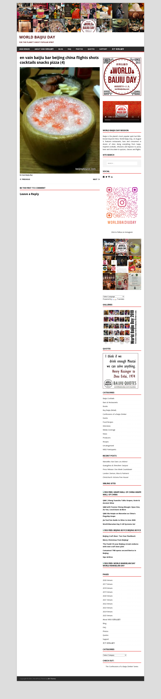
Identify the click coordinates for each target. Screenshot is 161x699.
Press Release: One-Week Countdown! (117, 469)
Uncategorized (108, 445)
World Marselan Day (113, 565)
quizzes (123, 149)
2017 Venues (108, 584)
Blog (60, 49)
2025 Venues (108, 615)
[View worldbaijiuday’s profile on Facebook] (104, 177)
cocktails (112, 147)
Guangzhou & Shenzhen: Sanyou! (115, 465)
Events (105, 418)
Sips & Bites (108, 557)
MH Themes (52, 679)
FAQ (69, 49)
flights (138, 149)
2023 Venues (108, 608)
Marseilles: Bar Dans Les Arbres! (115, 461)
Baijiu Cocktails (108, 398)
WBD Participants (109, 449)
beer (104, 149)
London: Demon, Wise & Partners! (116, 473)
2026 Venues (24, 49)
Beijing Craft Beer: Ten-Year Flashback (119, 536)
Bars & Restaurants (110, 402)
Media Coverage (109, 430)
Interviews (107, 426)
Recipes (106, 442)
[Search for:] (122, 163)
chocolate (114, 149)
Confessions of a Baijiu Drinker (114, 414)
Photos (79, 49)
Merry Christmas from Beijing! (115, 540)
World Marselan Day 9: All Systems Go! (119, 524)
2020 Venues (108, 596)
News (105, 434)
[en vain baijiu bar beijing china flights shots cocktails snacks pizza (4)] (60, 172)
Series (136, 666)
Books (105, 406)
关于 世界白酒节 (118, 49)
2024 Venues (108, 612)
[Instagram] (109, 177)
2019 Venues (108, 592)
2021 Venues (108, 600)
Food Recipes (108, 422)
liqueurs (131, 147)
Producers (107, 438)
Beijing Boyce (134, 530)
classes (129, 149)
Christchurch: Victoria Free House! (115, 477)
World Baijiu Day (126, 139)
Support (103, 49)
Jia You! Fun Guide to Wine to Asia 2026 (119, 520)
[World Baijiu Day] (80, 31)
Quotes (91, 49)
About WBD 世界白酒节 (44, 49)
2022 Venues (108, 604)
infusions (120, 147)
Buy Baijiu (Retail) (109, 410)
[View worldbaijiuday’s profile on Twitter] (106, 177)
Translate (120, 299)
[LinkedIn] (112, 177)
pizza (139, 147)
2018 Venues (108, 588)
